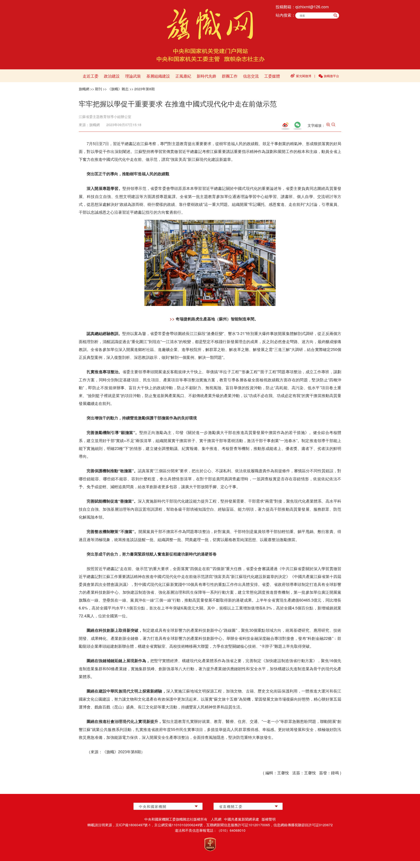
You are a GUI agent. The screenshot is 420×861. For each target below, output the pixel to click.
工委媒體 (272, 76)
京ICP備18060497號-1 (133, 824)
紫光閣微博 (303, 76)
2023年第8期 (144, 88)
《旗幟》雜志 (118, 88)
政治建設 (112, 76)
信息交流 (251, 76)
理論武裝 (133, 76)
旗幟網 (84, 88)
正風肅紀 (183, 76)
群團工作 (230, 76)
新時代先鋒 (206, 76)
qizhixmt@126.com (312, 6)
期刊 (98, 88)
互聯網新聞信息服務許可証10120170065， (239, 824)
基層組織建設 (158, 76)
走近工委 (90, 76)
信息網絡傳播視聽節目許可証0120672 (303, 824)
